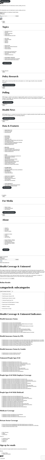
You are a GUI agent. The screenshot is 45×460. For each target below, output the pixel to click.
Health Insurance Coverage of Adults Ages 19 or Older (12, 331)
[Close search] (1, 18)
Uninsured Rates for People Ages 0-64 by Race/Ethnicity (12, 371)
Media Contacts (7, 207)
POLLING (7, 147)
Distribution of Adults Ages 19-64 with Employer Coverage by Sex (14, 382)
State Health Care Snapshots (10, 180)
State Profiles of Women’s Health (11, 185)
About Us (6, 227)
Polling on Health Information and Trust (12, 150)
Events (6, 235)
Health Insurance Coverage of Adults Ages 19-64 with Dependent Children (16, 329)
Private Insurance (8, 48)
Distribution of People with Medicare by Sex (10, 415)
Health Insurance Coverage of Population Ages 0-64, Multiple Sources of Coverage (17, 325)
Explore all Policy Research (9, 85)
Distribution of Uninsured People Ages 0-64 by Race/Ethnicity (13, 364)
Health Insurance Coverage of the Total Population (11, 322)
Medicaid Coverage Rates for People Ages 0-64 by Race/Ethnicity (14, 406)
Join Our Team (7, 237)
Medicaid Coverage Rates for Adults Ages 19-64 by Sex (12, 405)
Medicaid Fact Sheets (9, 177)
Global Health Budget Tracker (10, 162)
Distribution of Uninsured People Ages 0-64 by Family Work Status (14, 362)
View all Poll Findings (8, 102)
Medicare (6, 42)
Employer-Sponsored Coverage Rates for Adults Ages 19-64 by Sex (15, 387)
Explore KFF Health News (9, 118)
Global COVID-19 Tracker (10, 163)
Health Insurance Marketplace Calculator (12, 58)
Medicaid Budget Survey (9, 144)
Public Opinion (7, 47)
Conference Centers (11, 12)
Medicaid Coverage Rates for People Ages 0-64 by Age (12, 402)
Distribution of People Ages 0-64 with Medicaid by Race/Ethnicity (14, 400)
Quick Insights (7, 137)
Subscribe (2, 12)
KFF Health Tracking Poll (9, 148)
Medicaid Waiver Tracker (9, 160)
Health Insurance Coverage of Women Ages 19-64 (11, 352)
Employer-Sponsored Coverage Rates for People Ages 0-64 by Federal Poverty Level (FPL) (19, 386)
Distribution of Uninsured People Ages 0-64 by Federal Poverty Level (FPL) (16, 363)
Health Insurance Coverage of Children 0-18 (10, 326)
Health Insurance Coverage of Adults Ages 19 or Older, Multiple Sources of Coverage (18, 332)
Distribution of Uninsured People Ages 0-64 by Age (12, 361)
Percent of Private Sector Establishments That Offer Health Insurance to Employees (17, 424)
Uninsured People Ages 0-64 (7, 300)
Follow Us (6, 12)
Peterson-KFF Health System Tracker (12, 59)
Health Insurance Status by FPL (8, 296)
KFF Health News (6, 114)
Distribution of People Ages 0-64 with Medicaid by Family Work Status (15, 397)
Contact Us (7, 236)
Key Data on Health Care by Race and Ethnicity (14, 169)
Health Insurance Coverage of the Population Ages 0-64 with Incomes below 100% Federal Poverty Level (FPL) (23, 339)
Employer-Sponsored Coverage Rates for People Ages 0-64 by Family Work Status (17, 385)
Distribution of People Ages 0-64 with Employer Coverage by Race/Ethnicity (16, 383)
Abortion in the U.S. (8, 168)
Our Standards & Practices (9, 242)
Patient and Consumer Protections (11, 46)
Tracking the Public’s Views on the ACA (12, 149)
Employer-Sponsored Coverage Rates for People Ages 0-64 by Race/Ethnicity (16, 388)
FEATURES (7, 136)
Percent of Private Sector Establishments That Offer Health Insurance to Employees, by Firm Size (20, 425)
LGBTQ (6, 40)
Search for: (2, 15)
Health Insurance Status (6, 293)
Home (1, 262)
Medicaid (6, 41)
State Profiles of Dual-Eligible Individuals (12, 184)
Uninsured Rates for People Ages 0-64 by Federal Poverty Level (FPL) (15, 369)
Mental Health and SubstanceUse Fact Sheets (10, 179)
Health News (4, 104)
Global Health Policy (8, 33)
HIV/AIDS (7, 38)
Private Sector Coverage (6, 308)
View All (6, 244)
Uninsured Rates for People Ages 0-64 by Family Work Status (13, 368)
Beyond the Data (8, 132)
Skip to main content (5, 1)
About (3, 214)
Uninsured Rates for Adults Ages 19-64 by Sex (11, 370)
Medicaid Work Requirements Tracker (12, 161)
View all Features (7, 187)
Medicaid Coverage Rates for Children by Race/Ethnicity (12, 401)
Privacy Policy (5, 452)
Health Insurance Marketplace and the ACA (13, 155)
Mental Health (7, 45)
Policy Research (5, 70)
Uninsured (7, 53)
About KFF (6, 249)
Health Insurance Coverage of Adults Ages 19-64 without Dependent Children (16, 330)
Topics (3, 21)
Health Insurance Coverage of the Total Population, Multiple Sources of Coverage (17, 323)
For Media (4, 195)
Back (4, 22)
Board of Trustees (8, 231)
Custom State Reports (9, 172)
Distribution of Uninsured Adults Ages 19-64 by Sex (12, 366)
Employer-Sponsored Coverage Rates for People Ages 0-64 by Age (14, 384)
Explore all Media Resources (9, 212)
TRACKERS (7, 157)
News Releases (7, 209)
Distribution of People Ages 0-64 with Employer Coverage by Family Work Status (17, 380)
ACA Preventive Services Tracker (11, 158)
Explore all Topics (7, 63)
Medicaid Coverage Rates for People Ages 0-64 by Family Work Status (15, 403)
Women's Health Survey (9, 151)
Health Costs (7, 34)
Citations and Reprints (9, 208)
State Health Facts (8, 171)
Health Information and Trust (10, 35)
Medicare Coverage (6, 306)
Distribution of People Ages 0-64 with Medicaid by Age (12, 396)
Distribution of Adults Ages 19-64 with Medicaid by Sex (12, 399)
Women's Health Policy (9, 54)
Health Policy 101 (8, 139)
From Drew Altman (8, 131)
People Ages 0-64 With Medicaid (8, 304)
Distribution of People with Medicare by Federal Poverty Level (14, 416)
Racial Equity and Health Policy (11, 51)
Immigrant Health (8, 39)
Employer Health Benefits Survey (11, 143)
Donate (17, 12)
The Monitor (7, 138)
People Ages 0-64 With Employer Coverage (10, 302)
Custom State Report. (29, 276)
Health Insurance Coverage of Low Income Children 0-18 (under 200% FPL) (16, 343)
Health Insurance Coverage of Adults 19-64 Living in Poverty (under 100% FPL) (17, 344)
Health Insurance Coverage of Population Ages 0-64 (12, 324)
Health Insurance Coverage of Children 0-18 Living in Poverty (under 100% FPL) (17, 342)
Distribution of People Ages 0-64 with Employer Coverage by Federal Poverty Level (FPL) (19, 381)
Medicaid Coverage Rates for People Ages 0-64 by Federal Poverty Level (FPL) (17, 404)
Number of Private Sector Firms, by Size (9, 426)
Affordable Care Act (8, 31)
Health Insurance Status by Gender (8, 298)
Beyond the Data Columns (10, 243)
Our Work (6, 230)
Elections (6, 32)
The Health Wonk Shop (9, 141)
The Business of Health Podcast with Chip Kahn (14, 140)
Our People (7, 228)
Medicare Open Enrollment (10, 156)
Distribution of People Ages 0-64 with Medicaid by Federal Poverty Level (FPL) (17, 398)
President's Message (8, 241)
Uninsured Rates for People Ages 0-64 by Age (11, 367)
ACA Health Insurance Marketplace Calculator (13, 142)
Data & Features (5, 120)
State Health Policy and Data (10, 52)
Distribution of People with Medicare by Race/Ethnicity (12, 414)
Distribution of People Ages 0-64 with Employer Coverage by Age (14, 379)
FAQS (6, 154)
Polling (3, 86)
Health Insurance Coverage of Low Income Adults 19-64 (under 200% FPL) (16, 345)
